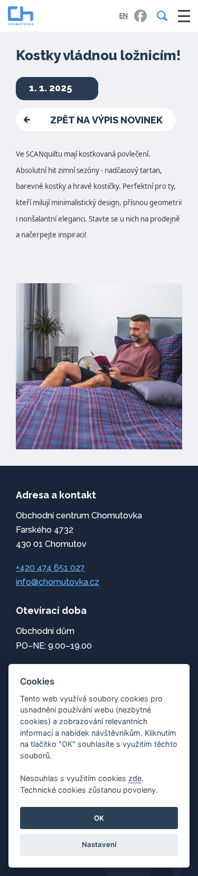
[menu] (184, 16)
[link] (140, 15)
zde (135, 778)
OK (99, 818)
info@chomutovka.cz (57, 582)
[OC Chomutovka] (20, 15)
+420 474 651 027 (50, 568)
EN (123, 16)
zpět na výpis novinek (106, 120)
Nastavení (99, 844)
